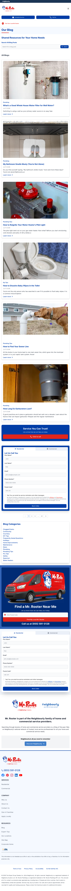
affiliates (52, 497)
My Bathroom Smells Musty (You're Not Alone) (23, 164)
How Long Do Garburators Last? (17, 409)
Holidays (6, 540)
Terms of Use (17, 868)
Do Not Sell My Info (52, 868)
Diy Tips (5, 282)
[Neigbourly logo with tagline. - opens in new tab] (51, 705)
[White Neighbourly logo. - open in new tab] (6, 1)
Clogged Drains (8, 529)
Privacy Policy (28, 868)
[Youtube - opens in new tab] (20, 775)
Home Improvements (10, 543)
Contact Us (5, 808)
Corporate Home (7, 844)
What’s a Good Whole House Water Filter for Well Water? (28, 105)
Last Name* (8, 463)
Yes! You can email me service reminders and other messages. (25, 495)
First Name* (8, 455)
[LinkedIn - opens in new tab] (16, 775)
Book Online (35, 506)
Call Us (54, 17)
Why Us (4, 800)
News (5, 547)
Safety (5, 556)
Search (65, 46)
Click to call (37, 437)
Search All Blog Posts (9, 42)
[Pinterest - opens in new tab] (7, 775)
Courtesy (6, 534)
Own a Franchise (7, 812)
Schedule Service (19, 17)
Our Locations (6, 836)
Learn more (7, 114)
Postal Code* (9, 487)
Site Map (4, 840)
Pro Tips (6, 554)
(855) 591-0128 (40, 623)
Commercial (53, 449)
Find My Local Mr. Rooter (35, 619)
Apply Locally (6, 816)
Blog (3, 828)
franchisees (59, 497)
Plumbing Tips (7, 221)
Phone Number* (9, 479)
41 (42, 516)
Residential (20, 449)
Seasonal (6, 558)
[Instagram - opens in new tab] (11, 775)
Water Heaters (8, 560)
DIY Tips (6, 536)
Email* (6, 471)
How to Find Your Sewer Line (16, 346)
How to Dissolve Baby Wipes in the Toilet (21, 286)
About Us (4, 804)
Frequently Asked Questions (13, 538)
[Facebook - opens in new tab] (2, 775)
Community (7, 531)
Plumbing (6, 102)
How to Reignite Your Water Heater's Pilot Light (24, 225)
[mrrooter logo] (35, 760)
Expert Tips (5, 832)
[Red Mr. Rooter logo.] (25, 705)
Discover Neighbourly (34, 744)
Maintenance (7, 545)
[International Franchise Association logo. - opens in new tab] (4, 850)
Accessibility (39, 868)
